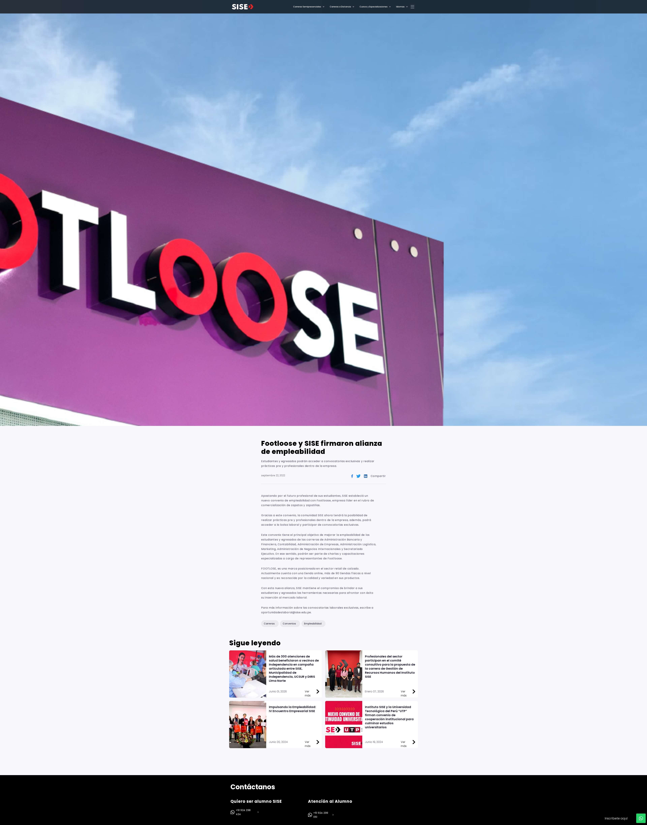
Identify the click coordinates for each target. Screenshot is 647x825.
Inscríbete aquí (616, 818)
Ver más (308, 691)
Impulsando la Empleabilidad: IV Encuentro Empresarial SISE (292, 709)
